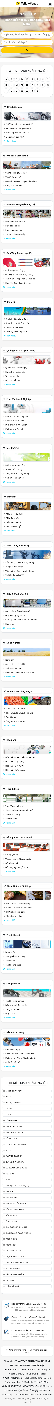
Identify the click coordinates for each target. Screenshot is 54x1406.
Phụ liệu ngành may (14, 230)
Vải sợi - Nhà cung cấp (15, 234)
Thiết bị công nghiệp (14, 1001)
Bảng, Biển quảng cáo (15, 372)
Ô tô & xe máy (14, 107)
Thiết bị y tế (10, 960)
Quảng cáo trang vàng (28, 1317)
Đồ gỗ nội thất (11, 863)
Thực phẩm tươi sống (15, 911)
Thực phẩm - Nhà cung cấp (18, 903)
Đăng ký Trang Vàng (17, 1350)
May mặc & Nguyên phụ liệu (21, 204)
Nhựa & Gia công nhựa (19, 691)
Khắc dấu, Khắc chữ (14, 429)
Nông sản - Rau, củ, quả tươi (19, 907)
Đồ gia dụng (11, 1138)
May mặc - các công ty (15, 221)
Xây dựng (10, 1280)
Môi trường (12, 447)
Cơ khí (8, 1114)
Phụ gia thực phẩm (14, 916)
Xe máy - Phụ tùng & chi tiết (18, 128)
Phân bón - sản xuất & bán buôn (19, 672)
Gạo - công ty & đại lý (15, 664)
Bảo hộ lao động (15, 1032)
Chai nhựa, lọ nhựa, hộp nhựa (19, 712)
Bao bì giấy (10, 624)
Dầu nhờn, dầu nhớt (15, 136)
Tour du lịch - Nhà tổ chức (17, 323)
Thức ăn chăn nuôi (13, 668)
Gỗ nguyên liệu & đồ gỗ (19, 837)
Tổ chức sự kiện (12, 376)
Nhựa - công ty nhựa (15, 708)
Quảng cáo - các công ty (16, 367)
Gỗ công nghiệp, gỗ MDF (16, 867)
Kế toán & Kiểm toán (14, 420)
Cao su (9, 1108)
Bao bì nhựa (11, 717)
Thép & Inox (12, 788)
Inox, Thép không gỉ (14, 806)
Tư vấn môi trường (13, 469)
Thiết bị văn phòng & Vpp (17, 1262)
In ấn (8, 1179)
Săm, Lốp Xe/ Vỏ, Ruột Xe (17, 132)
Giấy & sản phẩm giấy (18, 594)
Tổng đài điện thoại (14, 566)
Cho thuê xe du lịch (14, 327)
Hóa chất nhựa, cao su (15, 770)
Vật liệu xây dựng (13, 1268)
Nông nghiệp (13, 642)
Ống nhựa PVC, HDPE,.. (16, 721)
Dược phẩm (10, 952)
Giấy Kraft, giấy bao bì (15, 615)
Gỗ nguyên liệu (12, 854)
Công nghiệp (13, 983)
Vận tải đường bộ (13, 177)
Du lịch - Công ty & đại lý (17, 319)
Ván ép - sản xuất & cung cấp (18, 859)
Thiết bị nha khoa (13, 964)
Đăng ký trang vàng (28, 1303)
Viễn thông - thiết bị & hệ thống (19, 562)
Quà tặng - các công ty (15, 270)
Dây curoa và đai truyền (16, 1005)
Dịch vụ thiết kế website (27, 1330)
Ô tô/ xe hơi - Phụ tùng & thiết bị (21, 124)
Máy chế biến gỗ (13, 526)
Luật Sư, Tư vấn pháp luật (16, 416)
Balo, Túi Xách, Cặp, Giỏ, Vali (18, 283)
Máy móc (11, 496)
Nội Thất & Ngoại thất (15, 1209)
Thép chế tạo (11, 818)
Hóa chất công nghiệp (15, 761)
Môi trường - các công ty (16, 465)
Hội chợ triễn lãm (13, 380)
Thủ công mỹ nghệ (14, 1251)
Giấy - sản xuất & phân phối (17, 611)
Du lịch (11, 301)
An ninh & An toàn (14, 1091)
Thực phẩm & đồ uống (19, 886)
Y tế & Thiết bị (13, 935)
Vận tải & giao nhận (17, 155)
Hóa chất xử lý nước (14, 765)
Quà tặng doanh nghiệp (19, 253)
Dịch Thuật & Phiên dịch (16, 424)
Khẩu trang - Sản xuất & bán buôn (20, 1058)
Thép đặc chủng (12, 814)
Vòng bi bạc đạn (12, 1009)
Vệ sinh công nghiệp (14, 477)
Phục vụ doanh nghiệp (18, 399)
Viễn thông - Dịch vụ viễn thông (19, 571)
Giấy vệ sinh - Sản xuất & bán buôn (21, 619)
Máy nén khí (11, 1013)
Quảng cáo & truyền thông (20, 350)
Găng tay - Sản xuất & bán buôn (19, 1053)
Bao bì (8, 1097)
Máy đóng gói (12, 518)
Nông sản (9, 659)
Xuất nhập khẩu (13, 1286)
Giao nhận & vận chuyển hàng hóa (21, 181)
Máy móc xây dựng (14, 513)
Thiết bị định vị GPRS (14, 575)
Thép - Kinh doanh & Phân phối (19, 810)
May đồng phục (12, 225)
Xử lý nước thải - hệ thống (17, 473)
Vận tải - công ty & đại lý (16, 172)
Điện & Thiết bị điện (14, 1126)
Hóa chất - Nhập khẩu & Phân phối (21, 757)
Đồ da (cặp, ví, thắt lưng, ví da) (19, 274)
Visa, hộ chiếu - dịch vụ (16, 331)
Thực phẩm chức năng (15, 956)
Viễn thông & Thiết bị (17, 545)
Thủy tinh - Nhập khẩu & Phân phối (21, 278)
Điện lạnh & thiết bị (14, 1132)
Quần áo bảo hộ (12, 1062)
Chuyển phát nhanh (14, 185)
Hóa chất (11, 740)
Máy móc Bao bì (13, 522)
